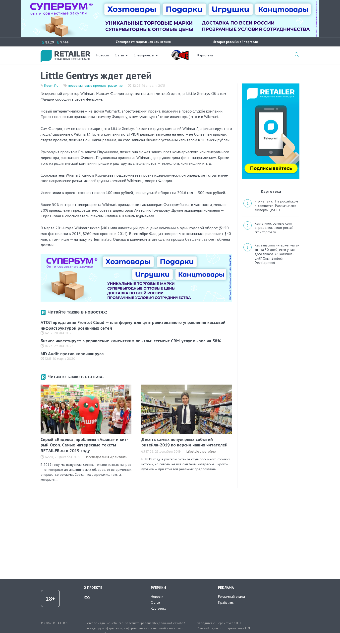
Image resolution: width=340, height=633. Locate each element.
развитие (115, 85)
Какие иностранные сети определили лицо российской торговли (275, 227)
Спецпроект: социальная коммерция (143, 42)
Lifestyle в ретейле (201, 451)
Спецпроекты (144, 55)
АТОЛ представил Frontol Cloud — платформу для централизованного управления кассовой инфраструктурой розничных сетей (133, 325)
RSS (87, 596)
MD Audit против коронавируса (72, 353)
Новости (102, 55)
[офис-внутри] (136, 255)
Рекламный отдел (231, 596)
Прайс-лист (226, 602)
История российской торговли (235, 42)
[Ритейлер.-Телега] (270, 85)
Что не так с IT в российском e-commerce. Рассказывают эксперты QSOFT (276, 205)
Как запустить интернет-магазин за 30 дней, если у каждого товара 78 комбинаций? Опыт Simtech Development (277, 254)
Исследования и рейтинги (106, 457)
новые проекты (94, 85)
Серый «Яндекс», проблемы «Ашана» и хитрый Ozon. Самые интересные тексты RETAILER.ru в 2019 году (84, 444)
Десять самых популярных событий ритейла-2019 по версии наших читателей (184, 442)
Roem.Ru (51, 85)
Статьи (119, 55)
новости (74, 85)
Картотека (205, 55)
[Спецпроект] (180, 52)
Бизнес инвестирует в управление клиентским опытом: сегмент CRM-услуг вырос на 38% (131, 341)
